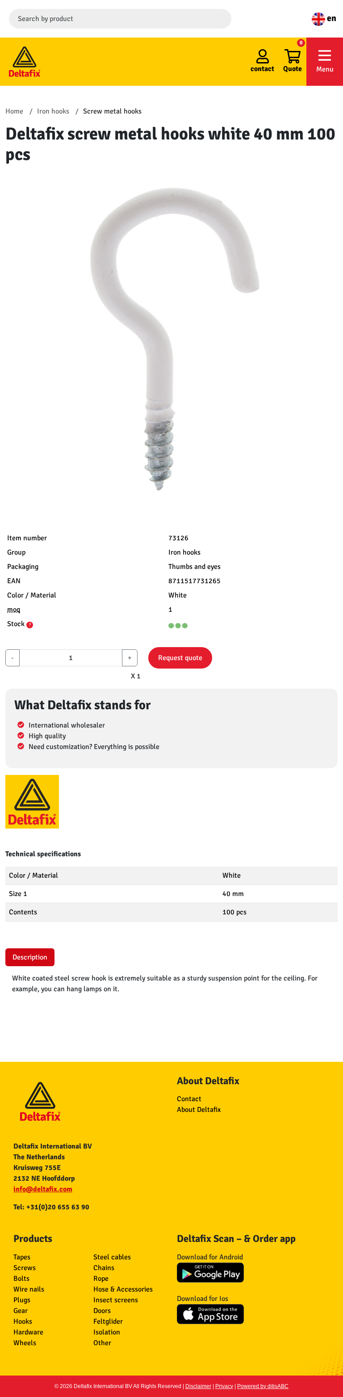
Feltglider (108, 1321)
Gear (20, 1310)
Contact (189, 1098)
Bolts (21, 1278)
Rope (101, 1278)
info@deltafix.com (42, 1189)
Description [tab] (30, 957)
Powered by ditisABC (263, 1386)
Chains (103, 1267)
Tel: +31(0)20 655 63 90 (51, 1207)
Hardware (28, 1332)
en (330, 18)
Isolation (106, 1332)
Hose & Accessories (123, 1289)
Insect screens (115, 1300)
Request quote (180, 657)
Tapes (21, 1257)
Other (102, 1342)
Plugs (21, 1300)
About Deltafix (199, 1109)
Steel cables (112, 1257)
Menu (325, 69)
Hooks (22, 1321)
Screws (24, 1267)
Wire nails (28, 1289)
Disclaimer (198, 1386)
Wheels (24, 1342)
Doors (102, 1310)
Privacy (224, 1386)
